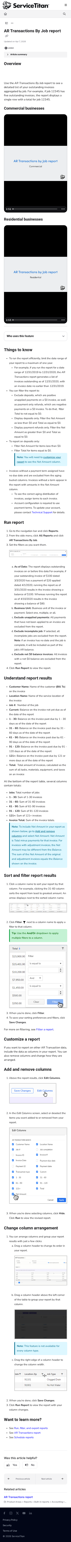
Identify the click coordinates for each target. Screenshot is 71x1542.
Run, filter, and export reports (31, 1428)
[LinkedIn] (30, 1513)
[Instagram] (10, 1513)
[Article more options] (12, 23)
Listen (11, 48)
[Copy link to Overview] (26, 64)
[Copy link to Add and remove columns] (57, 1070)
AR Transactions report (27, 1432)
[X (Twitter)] (17, 1513)
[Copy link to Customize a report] (45, 1039)
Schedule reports (24, 1437)
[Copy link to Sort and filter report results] (61, 875)
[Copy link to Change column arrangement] (63, 1228)
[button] (20, 1479)
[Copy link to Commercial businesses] (49, 108)
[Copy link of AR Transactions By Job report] (6, 36)
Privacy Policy (10, 1519)
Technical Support (42, 512)
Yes (15, 1465)
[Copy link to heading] (9, 75)
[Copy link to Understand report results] (57, 678)
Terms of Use (10, 1530)
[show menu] (65, 5)
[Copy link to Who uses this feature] (39, 336)
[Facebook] (4, 1513)
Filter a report (44, 1029)
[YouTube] (24, 1513)
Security (7, 1525)
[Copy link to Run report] (29, 522)
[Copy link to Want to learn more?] (47, 1420)
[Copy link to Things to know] (37, 350)
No (32, 1465)
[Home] (26, 5)
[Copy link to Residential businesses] (48, 219)
